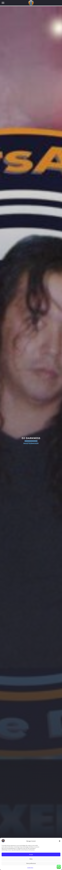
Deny (31, 859)
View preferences (31, 863)
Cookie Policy (30, 867)
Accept (31, 854)
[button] (59, 841)
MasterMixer (31, 443)
